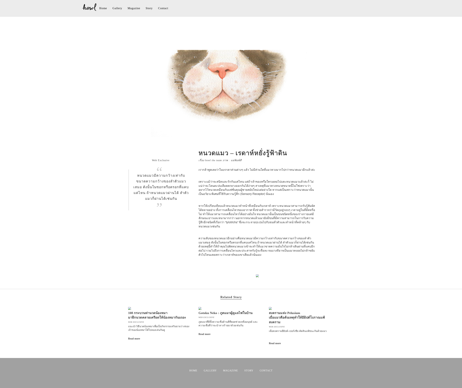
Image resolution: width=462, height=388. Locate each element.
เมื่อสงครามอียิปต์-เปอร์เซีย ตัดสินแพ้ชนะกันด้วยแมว (298, 331)
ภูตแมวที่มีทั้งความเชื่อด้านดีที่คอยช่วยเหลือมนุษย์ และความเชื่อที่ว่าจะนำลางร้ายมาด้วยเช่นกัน (228, 323)
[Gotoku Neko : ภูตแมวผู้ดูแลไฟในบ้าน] (200, 308)
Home (103, 8)
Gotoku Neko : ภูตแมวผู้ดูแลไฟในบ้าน (225, 313)
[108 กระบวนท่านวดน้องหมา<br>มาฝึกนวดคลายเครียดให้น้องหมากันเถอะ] (129, 308)
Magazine (134, 8)
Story (149, 8)
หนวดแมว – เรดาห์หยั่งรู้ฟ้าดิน (243, 153)
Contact (163, 8)
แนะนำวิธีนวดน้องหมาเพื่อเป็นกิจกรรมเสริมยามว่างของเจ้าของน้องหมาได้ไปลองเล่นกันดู (158, 328)
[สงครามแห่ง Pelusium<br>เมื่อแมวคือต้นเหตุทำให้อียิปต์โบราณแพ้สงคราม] (270, 308)
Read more (134, 338)
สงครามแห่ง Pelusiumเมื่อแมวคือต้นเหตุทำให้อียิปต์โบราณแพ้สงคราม (297, 317)
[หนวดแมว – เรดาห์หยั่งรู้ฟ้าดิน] (231, 138)
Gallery (117, 8)
